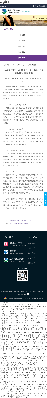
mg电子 (5, 2)
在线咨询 (46, 199)
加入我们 (31, 258)
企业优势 (31, 248)
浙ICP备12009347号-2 (23, 291)
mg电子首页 (15, 65)
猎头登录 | (38, 6)
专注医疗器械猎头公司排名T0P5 (21, 221)
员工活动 (31, 41)
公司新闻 (31, 35)
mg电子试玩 (25, 65)
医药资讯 (31, 52)
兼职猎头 (44, 6)
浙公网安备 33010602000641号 (15, 298)
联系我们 (31, 263)
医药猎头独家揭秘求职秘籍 (19, 223)
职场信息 (31, 46)
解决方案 (31, 253)
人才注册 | (32, 6)
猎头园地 (31, 58)
